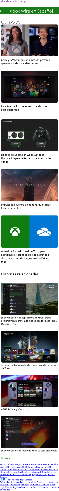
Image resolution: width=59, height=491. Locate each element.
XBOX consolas (7, 464)
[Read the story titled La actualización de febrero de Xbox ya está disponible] (29, 87)
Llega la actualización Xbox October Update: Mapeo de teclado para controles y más (26, 158)
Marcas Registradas (14, 487)
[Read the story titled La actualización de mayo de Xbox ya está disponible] (29, 432)
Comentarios (6, 469)
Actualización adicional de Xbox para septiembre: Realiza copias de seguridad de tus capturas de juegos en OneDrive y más (25, 256)
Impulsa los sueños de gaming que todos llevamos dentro (26, 206)
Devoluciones (24, 474)
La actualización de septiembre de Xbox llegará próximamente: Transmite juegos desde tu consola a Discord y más (29, 321)
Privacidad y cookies (19, 484)
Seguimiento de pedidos (43, 474)
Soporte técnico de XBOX (40, 466)
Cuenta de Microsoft (31, 471)
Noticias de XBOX (19, 466)
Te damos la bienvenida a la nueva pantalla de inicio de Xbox (28, 366)
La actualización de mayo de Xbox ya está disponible (29, 450)
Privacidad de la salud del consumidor (18, 482)
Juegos (3, 476)
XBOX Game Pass (39, 464)
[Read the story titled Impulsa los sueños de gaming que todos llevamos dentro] (29, 185)
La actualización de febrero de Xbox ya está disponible (24, 107)
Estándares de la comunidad (26, 469)
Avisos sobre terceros (34, 487)
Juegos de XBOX (23, 464)
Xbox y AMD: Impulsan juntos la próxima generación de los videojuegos (25, 61)
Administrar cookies (39, 484)
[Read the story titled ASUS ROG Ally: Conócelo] (29, 391)
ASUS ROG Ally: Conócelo (15, 409)
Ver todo (5, 458)
